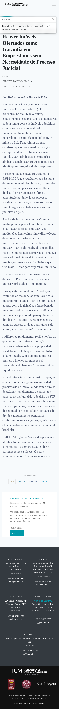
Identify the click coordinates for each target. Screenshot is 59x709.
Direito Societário (14, 86)
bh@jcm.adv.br (16, 581)
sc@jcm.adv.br (16, 619)
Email (12, 481)
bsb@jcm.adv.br (43, 584)
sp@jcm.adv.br (29, 654)
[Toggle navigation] (53, 4)
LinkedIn (21, 481)
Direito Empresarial (15, 80)
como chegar (16, 573)
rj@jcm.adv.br (43, 622)
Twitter (44, 481)
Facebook (33, 481)
